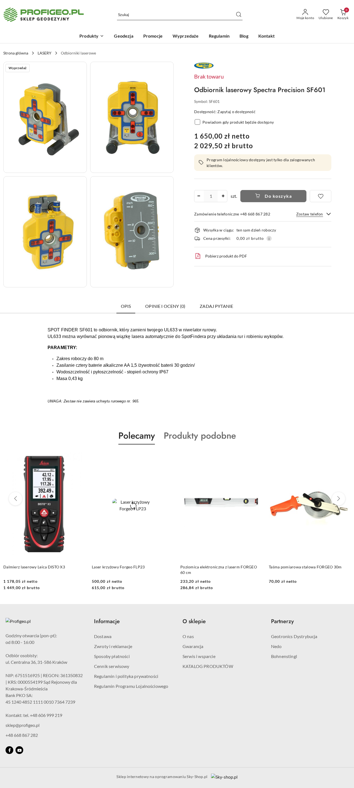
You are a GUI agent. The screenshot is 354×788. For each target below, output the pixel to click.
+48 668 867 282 (22, 735)
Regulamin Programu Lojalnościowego (131, 686)
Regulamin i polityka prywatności (126, 676)
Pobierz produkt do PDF (226, 256)
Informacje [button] (107, 621)
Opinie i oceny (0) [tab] (165, 306)
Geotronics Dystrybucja (294, 636)
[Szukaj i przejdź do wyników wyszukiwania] (239, 15)
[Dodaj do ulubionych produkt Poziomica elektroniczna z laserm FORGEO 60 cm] (256, 457)
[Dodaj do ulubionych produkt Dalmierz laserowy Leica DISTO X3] (79, 457)
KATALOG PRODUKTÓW (208, 666)
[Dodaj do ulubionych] (320, 196)
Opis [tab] (126, 306)
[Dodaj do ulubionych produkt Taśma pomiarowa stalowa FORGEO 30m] (344, 457)
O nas (188, 636)
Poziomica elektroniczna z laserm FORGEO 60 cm (218, 570)
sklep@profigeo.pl (23, 725)
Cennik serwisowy (111, 666)
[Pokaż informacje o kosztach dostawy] (269, 238)
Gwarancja (193, 646)
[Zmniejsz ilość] (198, 196)
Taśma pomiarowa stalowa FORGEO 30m (305, 567)
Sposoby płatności (112, 656)
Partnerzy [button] (282, 621)
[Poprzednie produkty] (15, 498)
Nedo (276, 646)
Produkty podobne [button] (200, 435)
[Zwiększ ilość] (223, 196)
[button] (45, 117)
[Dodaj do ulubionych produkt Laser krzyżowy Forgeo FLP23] (167, 457)
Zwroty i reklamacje (113, 646)
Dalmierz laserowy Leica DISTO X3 (34, 567)
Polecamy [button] (136, 435)
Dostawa (102, 636)
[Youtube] (19, 750)
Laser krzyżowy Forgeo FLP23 (118, 567)
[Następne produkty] (338, 498)
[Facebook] (9, 750)
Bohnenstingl (284, 656)
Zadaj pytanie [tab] (216, 306)
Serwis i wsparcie (199, 656)
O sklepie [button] (194, 621)
